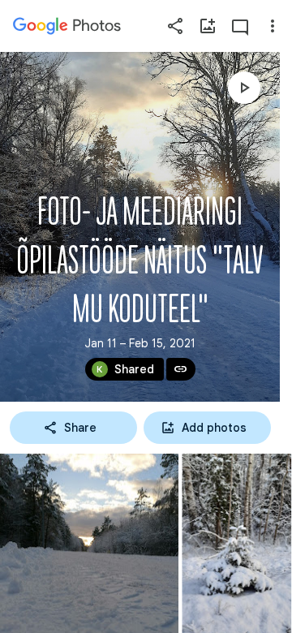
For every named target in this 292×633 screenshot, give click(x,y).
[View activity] (240, 26)
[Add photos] (207, 26)
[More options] (272, 26)
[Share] (175, 26)
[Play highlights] (244, 87)
